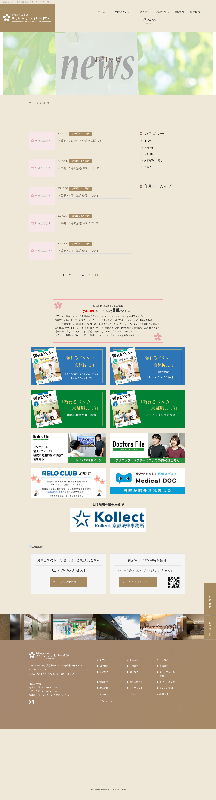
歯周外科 (103, 682)
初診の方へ (105, 666)
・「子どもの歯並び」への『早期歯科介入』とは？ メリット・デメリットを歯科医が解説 (98, 316)
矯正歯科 (134, 672)
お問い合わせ (106, 700)
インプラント (136, 688)
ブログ (133, 694)
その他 (147, 167)
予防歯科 (163, 666)
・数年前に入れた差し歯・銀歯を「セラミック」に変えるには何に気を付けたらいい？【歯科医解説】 (104, 320)
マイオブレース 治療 (167, 674)
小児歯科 (103, 672)
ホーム (32, 103)
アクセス (163, 660)
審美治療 (103, 688)
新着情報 (148, 154)
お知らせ (148, 147)
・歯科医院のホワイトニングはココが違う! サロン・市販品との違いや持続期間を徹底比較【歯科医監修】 (106, 328)
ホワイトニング (167, 682)
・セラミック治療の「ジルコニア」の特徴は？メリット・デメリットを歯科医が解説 (96, 335)
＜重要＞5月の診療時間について (78, 168)
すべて (147, 141)
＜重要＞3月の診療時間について (78, 223)
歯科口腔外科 (136, 682)
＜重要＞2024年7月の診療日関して (80, 140)
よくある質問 (166, 688)
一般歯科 (134, 666)
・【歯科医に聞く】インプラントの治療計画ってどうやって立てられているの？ (93, 331)
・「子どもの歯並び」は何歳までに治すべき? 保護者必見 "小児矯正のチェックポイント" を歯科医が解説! (106, 324)
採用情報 (163, 694)
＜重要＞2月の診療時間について (78, 250)
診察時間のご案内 (153, 160)
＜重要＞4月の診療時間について (78, 195)
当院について (136, 660)
